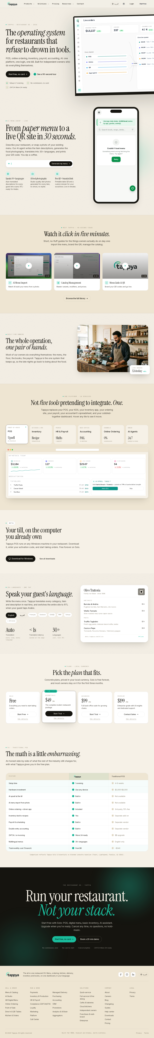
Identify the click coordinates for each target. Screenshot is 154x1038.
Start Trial (58, 714)
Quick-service (85, 992)
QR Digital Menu (11, 1000)
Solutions (42, 4)
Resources (66, 4)
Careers (108, 996)
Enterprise (84, 1020)
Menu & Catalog (11, 992)
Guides (107, 1008)
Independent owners (88, 1010)
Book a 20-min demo (89, 939)
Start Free (21, 714)
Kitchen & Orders (12, 1015)
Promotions (57, 1008)
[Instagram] (127, 974)
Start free (143, 4)
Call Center (34, 1019)
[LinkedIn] (133, 974)
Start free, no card (17, 74)
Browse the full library (75, 298)
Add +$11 (105, 488)
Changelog (109, 1004)
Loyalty (33, 1008)
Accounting (57, 1000)
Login (132, 4)
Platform (33, 1015)
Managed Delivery (60, 992)
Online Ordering (11, 1004)
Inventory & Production (39, 996)
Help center (109, 1012)
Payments (34, 992)
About (107, 992)
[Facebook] (120, 974)
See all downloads (47, 559)
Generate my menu (60, 164)
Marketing (34, 1012)
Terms (132, 996)
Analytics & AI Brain (60, 1012)
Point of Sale (10, 1008)
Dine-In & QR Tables (13, 1012)
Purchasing (57, 996)
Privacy (132, 992)
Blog (106, 1000)
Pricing (55, 4)
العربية (116, 4)
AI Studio (8, 996)
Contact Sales (130, 714)
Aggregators (58, 1015)
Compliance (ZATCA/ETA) (40, 1004)
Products (28, 4)
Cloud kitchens (86, 1006)
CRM (54, 1004)
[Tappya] (12, 974)
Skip (131, 488)
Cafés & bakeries (87, 1003)
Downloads (109, 1015)
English (11, 615)
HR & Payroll (35, 1000)
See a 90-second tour (46, 74)
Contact (80, 4)
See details (23, 719)
